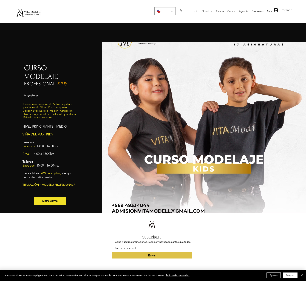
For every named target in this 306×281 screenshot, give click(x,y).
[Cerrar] (302, 275)
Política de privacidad (177, 275)
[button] (180, 11)
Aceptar (290, 275)
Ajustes (274, 275)
